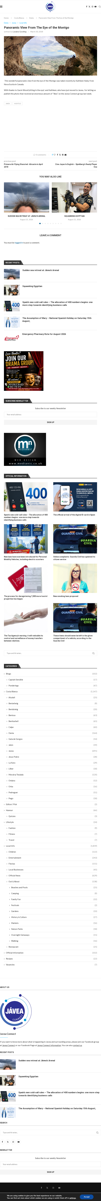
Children (53, 852)
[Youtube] (95, 6)
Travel (53, 840)
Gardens (54, 911)
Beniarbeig (53, 703)
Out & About (53, 881)
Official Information (51, 953)
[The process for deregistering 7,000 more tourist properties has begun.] (26, 578)
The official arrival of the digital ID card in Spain (74, 515)
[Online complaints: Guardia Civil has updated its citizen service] (75, 538)
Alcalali (53, 697)
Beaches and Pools (54, 887)
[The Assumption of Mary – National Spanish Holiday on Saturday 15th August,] (12, 322)
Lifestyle (51, 822)
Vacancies (51, 964)
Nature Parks (54, 929)
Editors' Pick (51, 804)
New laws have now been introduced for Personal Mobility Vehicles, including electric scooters (25, 558)
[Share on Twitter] (60, 155)
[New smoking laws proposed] (75, 578)
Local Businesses (53, 869)
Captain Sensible (53, 679)
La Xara (53, 763)
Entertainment (53, 858)
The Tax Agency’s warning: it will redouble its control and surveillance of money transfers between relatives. (23, 638)
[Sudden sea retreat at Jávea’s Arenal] (26, 197)
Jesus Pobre (53, 757)
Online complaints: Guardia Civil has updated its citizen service (74, 558)
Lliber (53, 768)
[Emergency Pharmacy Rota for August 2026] (12, 338)
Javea (8, 103)
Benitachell (53, 721)
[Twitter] (89, 6)
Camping (54, 893)
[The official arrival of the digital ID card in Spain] (75, 497)
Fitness (53, 834)
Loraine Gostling (19, 31)
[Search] (99, 6)
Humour (51, 810)
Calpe (53, 727)
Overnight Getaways (54, 935)
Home (6, 18)
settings (72, 1198)
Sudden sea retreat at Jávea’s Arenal (26, 216)
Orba (53, 786)
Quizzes (53, 816)
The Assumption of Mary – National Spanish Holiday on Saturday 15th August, (56, 319)
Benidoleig (53, 709)
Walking (54, 941)
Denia (31, 18)
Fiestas (53, 863)
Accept (87, 1197)
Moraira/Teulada (53, 774)
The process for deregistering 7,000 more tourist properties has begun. (25, 597)
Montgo (17, 103)
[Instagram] (92, 6)
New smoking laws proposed (65, 596)
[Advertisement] (50, 129)
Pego (53, 798)
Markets (54, 923)
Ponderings (53, 685)
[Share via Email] (65, 155)
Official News (53, 875)
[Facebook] (86, 6)
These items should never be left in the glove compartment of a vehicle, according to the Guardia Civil (72, 638)
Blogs (51, 673)
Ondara (53, 780)
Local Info (51, 846)
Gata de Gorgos (53, 739)
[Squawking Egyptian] (74, 197)
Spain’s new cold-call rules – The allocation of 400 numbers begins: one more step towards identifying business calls (26, 517)
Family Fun (54, 899)
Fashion (53, 828)
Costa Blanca (19, 18)
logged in (19, 242)
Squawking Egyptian (74, 216)
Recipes (51, 958)
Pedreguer (53, 792)
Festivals (54, 905)
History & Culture (54, 917)
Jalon (53, 745)
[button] (7, 203)
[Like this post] (54, 155)
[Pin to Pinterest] (63, 155)
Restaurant (53, 947)
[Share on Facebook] (57, 155)
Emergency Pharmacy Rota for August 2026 (44, 334)
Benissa (53, 715)
